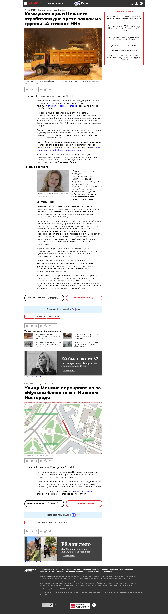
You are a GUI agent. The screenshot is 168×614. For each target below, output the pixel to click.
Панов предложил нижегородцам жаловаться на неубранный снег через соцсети (48, 344)
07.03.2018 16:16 (30, 10)
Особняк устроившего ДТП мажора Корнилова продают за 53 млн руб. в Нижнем (123, 58)
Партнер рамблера (61, 605)
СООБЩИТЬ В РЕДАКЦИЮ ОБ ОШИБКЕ (99, 572)
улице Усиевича (83, 491)
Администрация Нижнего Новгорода (38, 455)
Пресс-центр (66, 569)
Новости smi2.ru (32, 376)
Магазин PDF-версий (91, 569)
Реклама (76, 569)
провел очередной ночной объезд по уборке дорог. (68, 148)
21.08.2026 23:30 (30, 384)
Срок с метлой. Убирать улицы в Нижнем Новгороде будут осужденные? (86, 336)
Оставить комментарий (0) (84, 298)
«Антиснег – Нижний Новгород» (61, 106)
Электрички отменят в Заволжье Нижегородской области (124, 38)
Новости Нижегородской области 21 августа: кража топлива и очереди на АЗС (124, 18)
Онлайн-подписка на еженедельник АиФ (118, 569)
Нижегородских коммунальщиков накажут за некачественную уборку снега (87, 344)
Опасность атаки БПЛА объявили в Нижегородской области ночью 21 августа (124, 28)
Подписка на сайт (47, 572)
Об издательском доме (49, 569)
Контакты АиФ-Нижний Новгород (70, 572)
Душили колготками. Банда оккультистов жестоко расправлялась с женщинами (123, 48)
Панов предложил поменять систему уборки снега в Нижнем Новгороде (47, 336)
